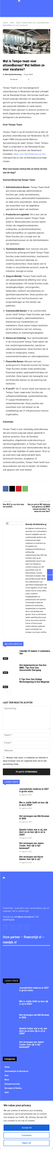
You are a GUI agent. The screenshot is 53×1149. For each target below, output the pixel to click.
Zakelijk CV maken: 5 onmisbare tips (34, 652)
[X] (12, 489)
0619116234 (8, 920)
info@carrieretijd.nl (24, 917)
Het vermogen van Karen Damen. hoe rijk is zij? (31, 858)
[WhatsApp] (25, 489)
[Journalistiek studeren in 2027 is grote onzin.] (10, 793)
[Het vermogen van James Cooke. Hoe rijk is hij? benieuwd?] (10, 847)
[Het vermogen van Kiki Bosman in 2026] (10, 820)
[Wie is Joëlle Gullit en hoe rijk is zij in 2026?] (10, 806)
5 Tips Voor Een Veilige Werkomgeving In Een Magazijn (34, 680)
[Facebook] (5, 489)
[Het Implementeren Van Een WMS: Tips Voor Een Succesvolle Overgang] (10, 669)
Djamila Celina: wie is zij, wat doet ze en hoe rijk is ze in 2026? (33, 832)
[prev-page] (4, 693)
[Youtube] (26, 927)
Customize (27, 1135)
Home (5, 22)
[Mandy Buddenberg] (14, 578)
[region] (26, 1125)
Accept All (26, 1127)
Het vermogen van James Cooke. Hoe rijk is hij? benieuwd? (31, 846)
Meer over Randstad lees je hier (30, 154)
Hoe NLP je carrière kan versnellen (13, 505)
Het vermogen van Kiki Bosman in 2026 (34, 817)
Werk (12, 22)
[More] (35, 79)
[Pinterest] (18, 489)
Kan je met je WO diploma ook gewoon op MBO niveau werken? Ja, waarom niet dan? (39, 508)
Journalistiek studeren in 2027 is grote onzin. (34, 790)
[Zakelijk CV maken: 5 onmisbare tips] (10, 655)
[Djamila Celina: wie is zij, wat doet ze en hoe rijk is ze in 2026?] (10, 833)
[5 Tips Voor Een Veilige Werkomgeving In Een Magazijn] (10, 683)
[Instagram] (12, 927)
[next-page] (9, 693)
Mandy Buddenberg (13, 74)
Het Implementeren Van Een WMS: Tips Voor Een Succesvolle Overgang (32, 667)
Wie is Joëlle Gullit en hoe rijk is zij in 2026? (33, 803)
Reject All (26, 1143)
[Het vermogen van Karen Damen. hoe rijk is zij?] (10, 860)
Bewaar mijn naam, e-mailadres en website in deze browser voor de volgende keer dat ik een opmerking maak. (25, 760)
